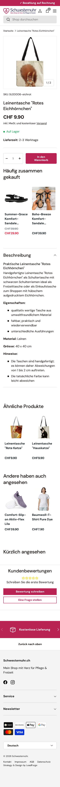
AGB (32, 761)
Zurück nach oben (30, 644)
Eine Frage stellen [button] (30, 600)
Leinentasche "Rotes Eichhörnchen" (35, 31)
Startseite (8, 31)
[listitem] (16, 211)
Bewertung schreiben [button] (30, 591)
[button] (47, 11)
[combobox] (30, 19)
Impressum (20, 761)
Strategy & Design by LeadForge (20, 765)
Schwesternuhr (20, 756)
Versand (41, 123)
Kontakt (7, 761)
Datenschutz (43, 761)
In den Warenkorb (41, 158)
